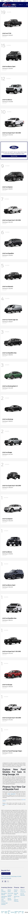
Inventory (4, 887)
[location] (13, 0)
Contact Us (7, 873)
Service (10, 887)
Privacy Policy (6, 912)
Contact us (5, 804)
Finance (16, 887)
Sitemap (12, 912)
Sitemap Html (16, 912)
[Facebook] (2, 881)
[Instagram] (5, 881)
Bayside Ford (2, 912)
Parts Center (10, 893)
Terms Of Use (9, 912)
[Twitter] (8, 881)
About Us (22, 889)
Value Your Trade (14, 156)
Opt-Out (23, 912)
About (22, 887)
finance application (11, 793)
